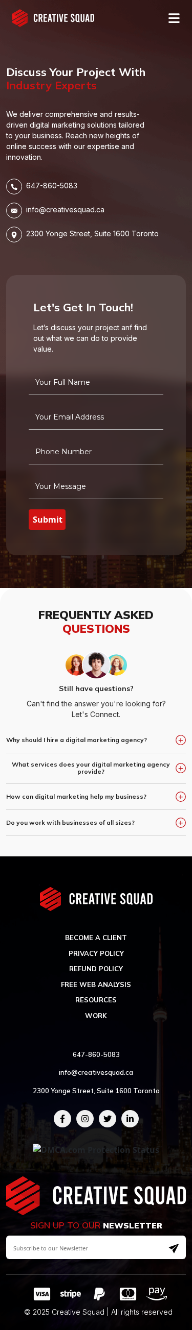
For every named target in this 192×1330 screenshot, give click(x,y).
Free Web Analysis (96, 984)
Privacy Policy (96, 953)
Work (96, 1016)
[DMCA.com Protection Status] (96, 1149)
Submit (47, 519)
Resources (96, 1000)
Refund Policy (96, 969)
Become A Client (96, 937)
